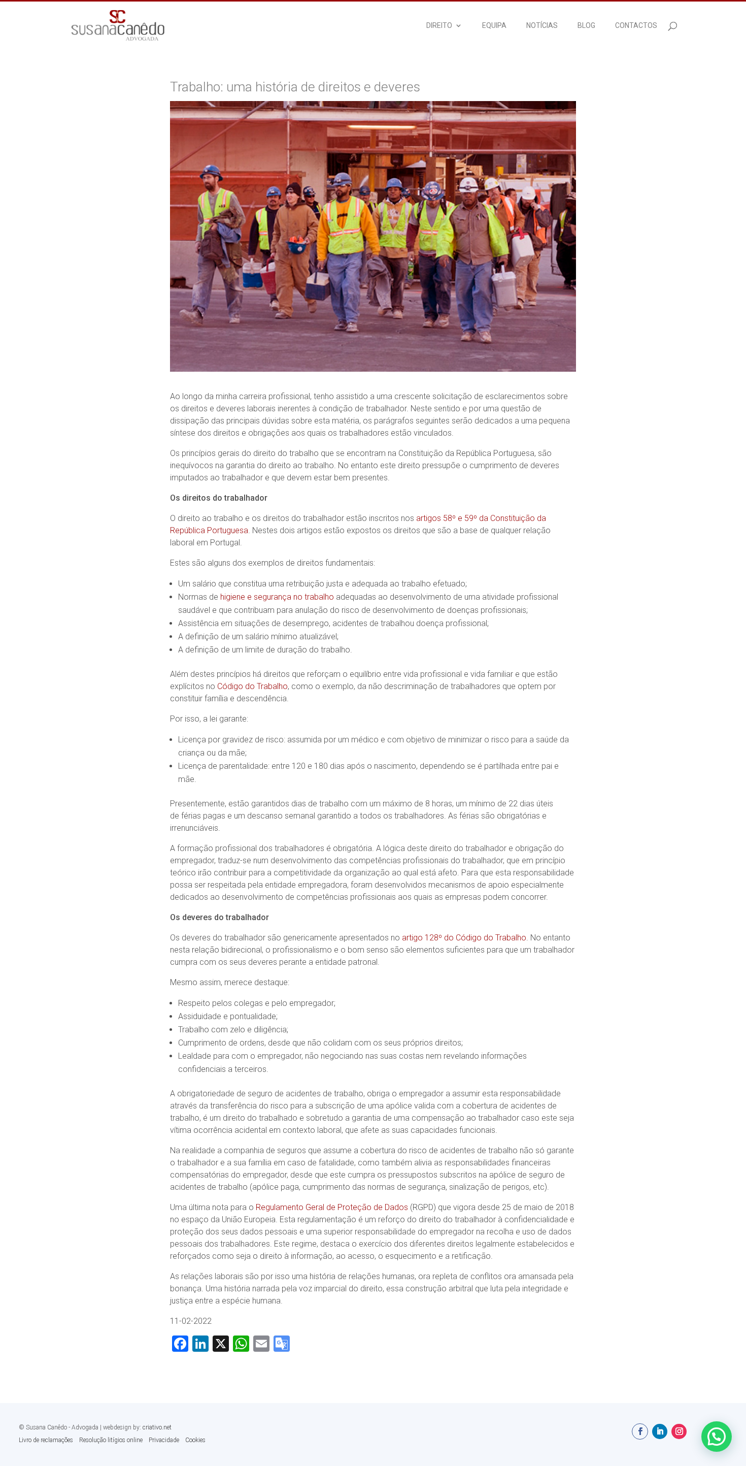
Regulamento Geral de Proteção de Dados (332, 1207)
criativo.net (157, 1427)
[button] (716, 1436)
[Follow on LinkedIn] (659, 1431)
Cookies (195, 1440)
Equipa (494, 25)
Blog (586, 25)
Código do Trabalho (252, 686)
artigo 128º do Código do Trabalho (464, 937)
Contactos (636, 25)
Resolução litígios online (111, 1440)
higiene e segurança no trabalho (277, 597)
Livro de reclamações (46, 1440)
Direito (439, 25)
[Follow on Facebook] (640, 1431)
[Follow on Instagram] (679, 1431)
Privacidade (164, 1440)
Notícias (542, 25)
